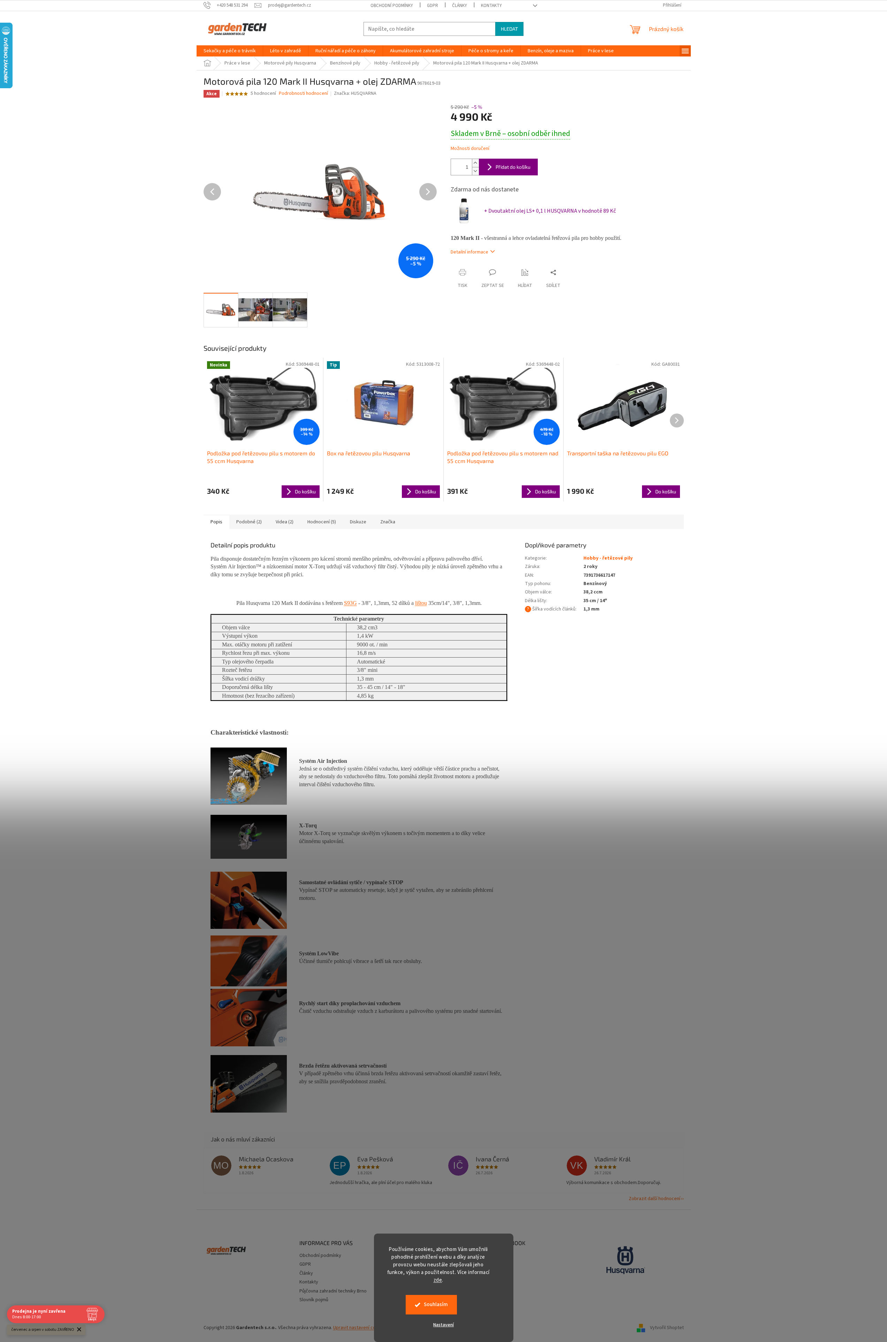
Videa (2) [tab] (284, 521)
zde (438, 1280)
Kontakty (491, 5)
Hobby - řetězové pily (608, 558)
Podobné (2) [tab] (249, 521)
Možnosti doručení (470, 148)
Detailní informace (469, 252)
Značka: (355, 93)
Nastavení (443, 1324)
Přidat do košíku (513, 167)
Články (459, 5)
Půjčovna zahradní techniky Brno (333, 1291)
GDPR (432, 5)
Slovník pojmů (313, 1299)
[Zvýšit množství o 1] (475, 163)
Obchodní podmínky (391, 5)
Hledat (509, 29)
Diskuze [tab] (358, 521)
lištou (421, 603)
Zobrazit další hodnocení (654, 1198)
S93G (350, 603)
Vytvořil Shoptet (667, 1327)
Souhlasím (436, 1304)
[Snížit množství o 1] (475, 171)
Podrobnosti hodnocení (303, 93)
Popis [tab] (216, 521)
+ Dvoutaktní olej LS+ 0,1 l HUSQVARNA (550, 211)
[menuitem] (230, 50)
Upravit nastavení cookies (360, 1327)
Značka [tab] (387, 521)
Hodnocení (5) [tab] (321, 521)
